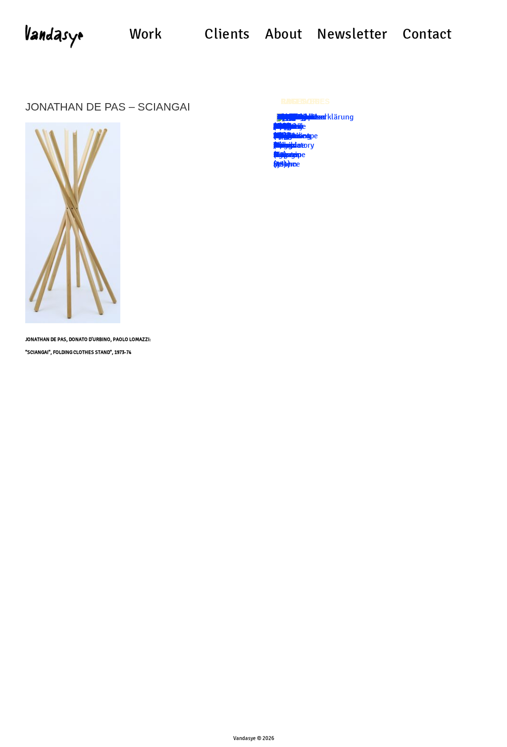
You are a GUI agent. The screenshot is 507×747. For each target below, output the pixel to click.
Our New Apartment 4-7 (291, 135)
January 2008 (288, 121)
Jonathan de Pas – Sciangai (107, 107)
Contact (427, 34)
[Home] (54, 32)
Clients (227, 34)
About (284, 34)
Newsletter (352, 34)
